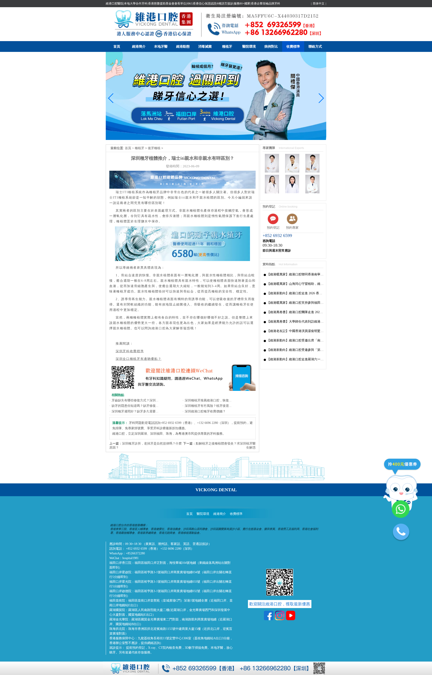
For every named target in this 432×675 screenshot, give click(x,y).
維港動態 (183, 46)
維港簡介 (139, 46)
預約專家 (292, 227)
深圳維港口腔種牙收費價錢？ (205, 411)
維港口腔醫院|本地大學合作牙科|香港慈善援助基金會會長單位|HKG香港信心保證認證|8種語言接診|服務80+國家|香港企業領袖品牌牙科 (193, 3)
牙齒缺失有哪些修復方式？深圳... (135, 400)
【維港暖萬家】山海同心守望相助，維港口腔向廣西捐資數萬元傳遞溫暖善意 (295, 283)
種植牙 (227, 46)
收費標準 (293, 46)
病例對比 (271, 46)
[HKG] (216, 139)
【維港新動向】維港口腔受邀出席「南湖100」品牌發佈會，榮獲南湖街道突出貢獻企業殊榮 (295, 340)
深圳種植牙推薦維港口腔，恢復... (208, 400)
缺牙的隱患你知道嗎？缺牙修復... (135, 405)
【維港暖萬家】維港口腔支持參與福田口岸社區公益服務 (295, 302)
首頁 (116, 46)
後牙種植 (154, 148)
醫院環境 (249, 46)
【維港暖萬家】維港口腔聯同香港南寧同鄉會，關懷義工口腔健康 (295, 274)
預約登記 (273, 227)
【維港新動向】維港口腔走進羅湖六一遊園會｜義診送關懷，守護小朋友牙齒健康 (295, 359)
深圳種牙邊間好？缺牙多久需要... (135, 411)
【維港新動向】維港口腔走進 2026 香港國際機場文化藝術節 (295, 293)
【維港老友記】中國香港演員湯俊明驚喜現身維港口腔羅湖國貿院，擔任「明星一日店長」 (295, 331)
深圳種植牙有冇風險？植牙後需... (208, 405)
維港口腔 (159, 328)
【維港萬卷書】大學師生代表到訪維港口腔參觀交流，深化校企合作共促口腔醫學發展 (295, 321)
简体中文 (318, 3)
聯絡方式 (315, 46)
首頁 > (130, 148)
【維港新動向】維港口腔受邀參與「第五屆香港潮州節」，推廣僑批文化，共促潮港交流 (295, 350)
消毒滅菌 (205, 46)
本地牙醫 (161, 46)
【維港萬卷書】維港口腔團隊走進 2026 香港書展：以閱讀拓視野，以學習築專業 (295, 312)
